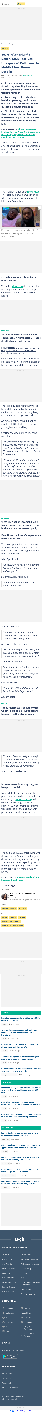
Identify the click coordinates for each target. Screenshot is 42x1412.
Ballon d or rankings (11, 921)
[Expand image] (40, 208)
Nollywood (5, 1187)
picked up (17, 286)
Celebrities (5, 1139)
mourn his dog (24, 799)
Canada (22, 917)
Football (4, 1051)
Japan (4, 917)
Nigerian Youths (9, 908)
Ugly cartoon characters (13, 925)
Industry (4, 1024)
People (12, 44)
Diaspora (22, 908)
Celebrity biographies (8, 1175)
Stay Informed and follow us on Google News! (20, 878)
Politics (4, 1151)
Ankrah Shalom (27, 75)
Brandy (13, 917)
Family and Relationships (9, 1075)
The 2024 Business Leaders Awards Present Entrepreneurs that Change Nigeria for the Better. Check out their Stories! (20, 133)
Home (3, 44)
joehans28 (33, 191)
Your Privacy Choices (24, 1411)
